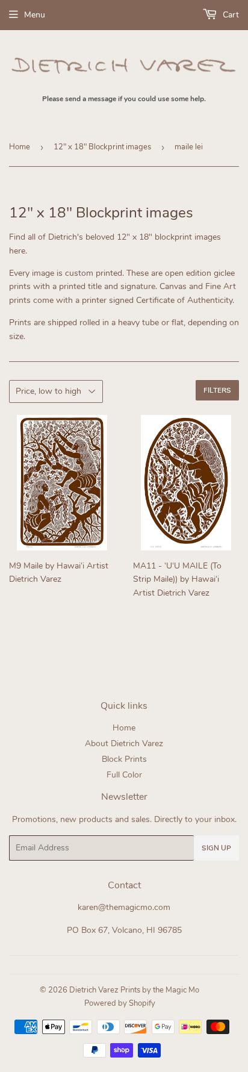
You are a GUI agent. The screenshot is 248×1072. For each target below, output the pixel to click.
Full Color (124, 775)
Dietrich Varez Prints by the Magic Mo (134, 990)
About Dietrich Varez (124, 743)
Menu (34, 14)
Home (19, 147)
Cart (229, 14)
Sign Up (216, 848)
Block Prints (124, 759)
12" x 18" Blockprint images (102, 147)
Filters (217, 390)
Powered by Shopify (119, 1003)
